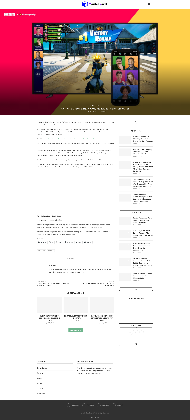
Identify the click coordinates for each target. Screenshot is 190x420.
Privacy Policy (141, 4)
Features (40, 373)
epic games (41, 250)
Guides (39, 383)
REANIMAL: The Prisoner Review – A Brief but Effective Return (142, 276)
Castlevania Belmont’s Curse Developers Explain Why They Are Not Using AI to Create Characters (143, 183)
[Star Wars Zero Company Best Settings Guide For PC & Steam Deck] (125, 152)
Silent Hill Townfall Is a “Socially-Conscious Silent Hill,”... (49, 318)
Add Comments (75, 330)
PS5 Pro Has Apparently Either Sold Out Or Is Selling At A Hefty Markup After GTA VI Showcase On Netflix (143, 166)
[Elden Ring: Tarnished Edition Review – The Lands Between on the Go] (125, 234)
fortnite (50, 250)
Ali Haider (89, 112)
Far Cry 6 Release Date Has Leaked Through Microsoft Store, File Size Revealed (72, 139)
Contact (48, 4)
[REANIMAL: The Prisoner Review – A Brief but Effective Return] (125, 277)
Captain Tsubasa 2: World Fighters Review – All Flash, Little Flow (142, 220)
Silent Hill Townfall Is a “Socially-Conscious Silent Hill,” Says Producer (143, 139)
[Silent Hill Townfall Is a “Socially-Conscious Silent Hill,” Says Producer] (49, 305)
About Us (40, 4)
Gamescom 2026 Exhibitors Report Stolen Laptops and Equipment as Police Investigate (142, 198)
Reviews (40, 388)
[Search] (152, 4)
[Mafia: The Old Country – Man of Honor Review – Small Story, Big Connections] (125, 246)
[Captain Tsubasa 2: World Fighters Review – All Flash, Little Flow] (125, 221)
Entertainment (42, 368)
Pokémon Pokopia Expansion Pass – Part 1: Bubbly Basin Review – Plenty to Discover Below (142, 262)
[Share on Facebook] (81, 258)
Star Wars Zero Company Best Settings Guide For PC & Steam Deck (142, 152)
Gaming (39, 378)
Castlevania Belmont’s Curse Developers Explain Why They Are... (102, 318)
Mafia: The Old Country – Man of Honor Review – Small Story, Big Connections (142, 247)
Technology (41, 393)
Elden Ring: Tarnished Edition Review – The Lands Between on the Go (143, 233)
